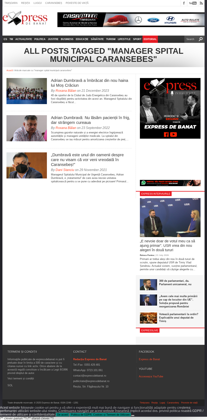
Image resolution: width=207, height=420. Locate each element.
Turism (110, 39)
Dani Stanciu (65, 170)
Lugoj (38, 3)
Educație (82, 39)
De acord (62, 414)
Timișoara (11, 3)
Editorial (150, 39)
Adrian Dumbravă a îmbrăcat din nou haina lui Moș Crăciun (89, 83)
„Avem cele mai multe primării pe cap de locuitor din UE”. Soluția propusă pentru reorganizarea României (178, 301)
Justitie (53, 39)
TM (11, 39)
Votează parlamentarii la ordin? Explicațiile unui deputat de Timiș (178, 318)
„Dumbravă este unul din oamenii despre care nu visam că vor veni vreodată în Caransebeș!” (87, 160)
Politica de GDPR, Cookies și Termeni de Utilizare (100, 414)
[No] (132, 415)
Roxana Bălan (66, 90)
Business (67, 39)
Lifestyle (124, 39)
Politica (39, 39)
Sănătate (97, 39)
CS (5, 39)
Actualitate (23, 39)
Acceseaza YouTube (151, 376)
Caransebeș (53, 3)
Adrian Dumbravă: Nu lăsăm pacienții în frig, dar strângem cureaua (90, 120)
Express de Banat (149, 359)
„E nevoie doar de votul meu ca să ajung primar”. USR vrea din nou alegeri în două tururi (167, 245)
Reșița (25, 3)
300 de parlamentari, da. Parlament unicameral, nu (175, 282)
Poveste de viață (77, 3)
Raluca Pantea (147, 255)
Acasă (9, 70)
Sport (137, 39)
